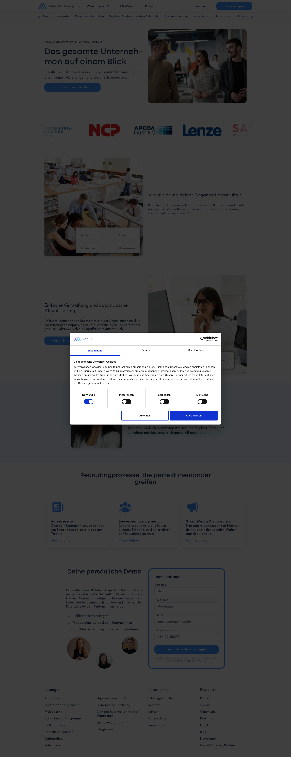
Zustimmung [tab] (95, 350)
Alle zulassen (194, 415)
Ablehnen (145, 415)
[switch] (126, 401)
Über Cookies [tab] (196, 350)
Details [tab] (145, 350)
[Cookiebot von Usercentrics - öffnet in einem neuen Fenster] (203, 339)
